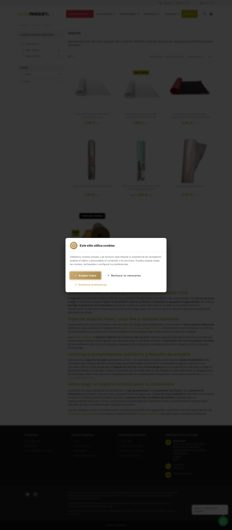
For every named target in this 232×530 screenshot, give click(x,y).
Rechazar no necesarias (126, 275)
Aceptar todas (87, 275)
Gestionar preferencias (92, 284)
